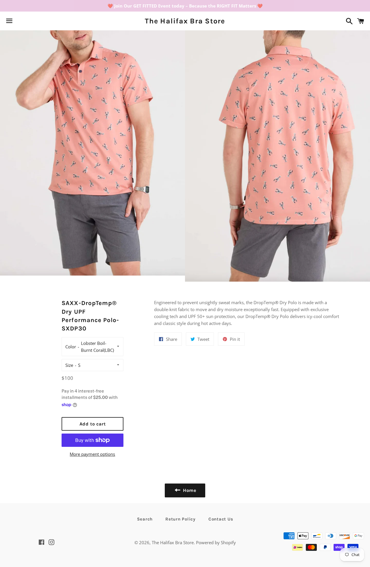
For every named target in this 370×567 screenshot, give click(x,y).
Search (145, 519)
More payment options (92, 454)
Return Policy (180, 519)
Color (70, 347)
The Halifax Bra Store (185, 21)
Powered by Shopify (216, 542)
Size (69, 365)
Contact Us (220, 519)
